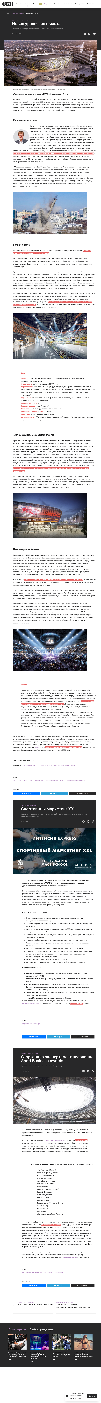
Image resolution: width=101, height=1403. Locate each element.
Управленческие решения (75, 780)
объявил (38, 747)
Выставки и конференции (29, 1053)
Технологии (38, 780)
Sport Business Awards (55, 1140)
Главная (14, 13)
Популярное (17, 1329)
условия (79, 1398)
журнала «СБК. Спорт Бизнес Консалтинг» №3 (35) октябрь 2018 (49, 765)
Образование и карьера (29, 805)
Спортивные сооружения (20, 20)
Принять (92, 1396)
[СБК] (8, 4)
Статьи (20, 13)
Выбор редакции (42, 1329)
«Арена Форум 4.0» (69, 1257)
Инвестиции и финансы (54, 780)
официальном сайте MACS (32, 1004)
